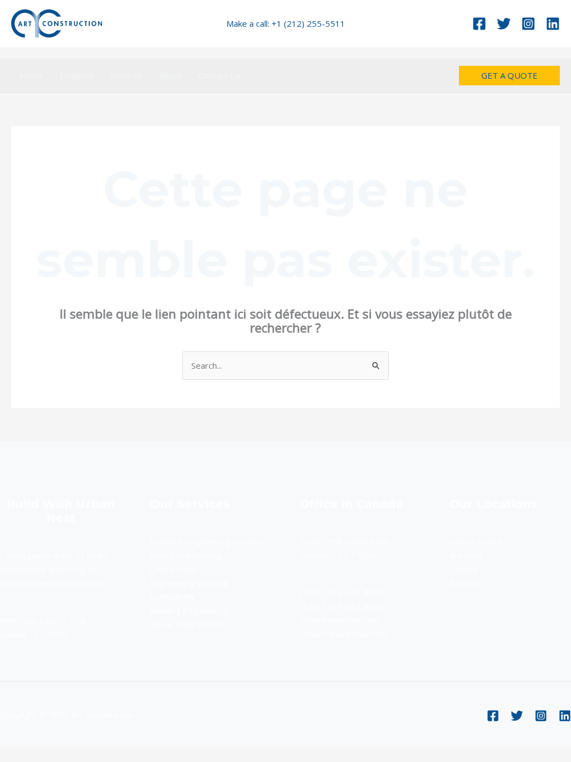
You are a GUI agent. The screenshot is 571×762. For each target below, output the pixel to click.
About (170, 75)
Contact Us (220, 75)
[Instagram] (528, 24)
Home (31, 75)
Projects (76, 75)
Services (126, 75)
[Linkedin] (553, 24)
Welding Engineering (189, 610)
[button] (509, 75)
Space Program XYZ (188, 624)
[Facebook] (479, 24)
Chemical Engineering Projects (208, 541)
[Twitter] (504, 24)
